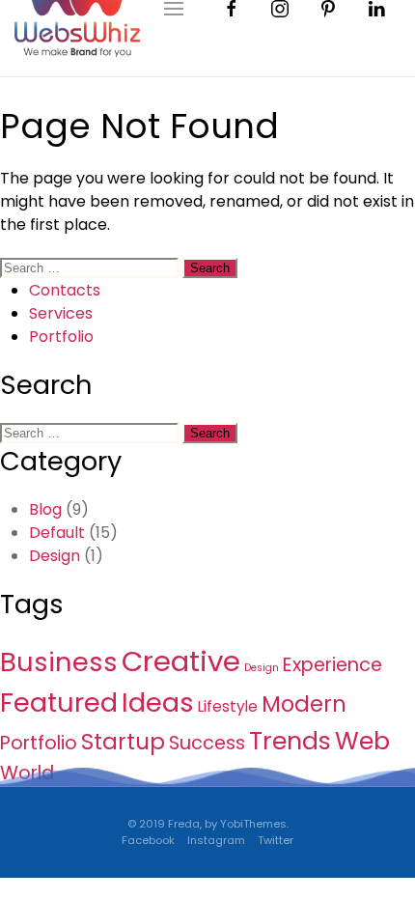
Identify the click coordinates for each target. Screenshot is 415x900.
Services (61, 313)
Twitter (275, 840)
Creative (181, 661)
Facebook (148, 840)
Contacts (64, 290)
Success (207, 743)
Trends (290, 740)
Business (59, 662)
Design (54, 556)
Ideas (158, 702)
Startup (123, 741)
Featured (59, 702)
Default (57, 532)
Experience (332, 665)
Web (362, 740)
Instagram (216, 840)
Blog (45, 509)
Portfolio (61, 336)
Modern (304, 704)
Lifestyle (228, 706)
